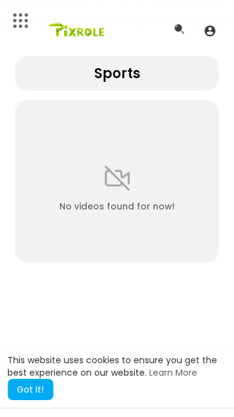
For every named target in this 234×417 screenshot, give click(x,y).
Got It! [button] (30, 389)
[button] (210, 30)
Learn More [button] (173, 372)
